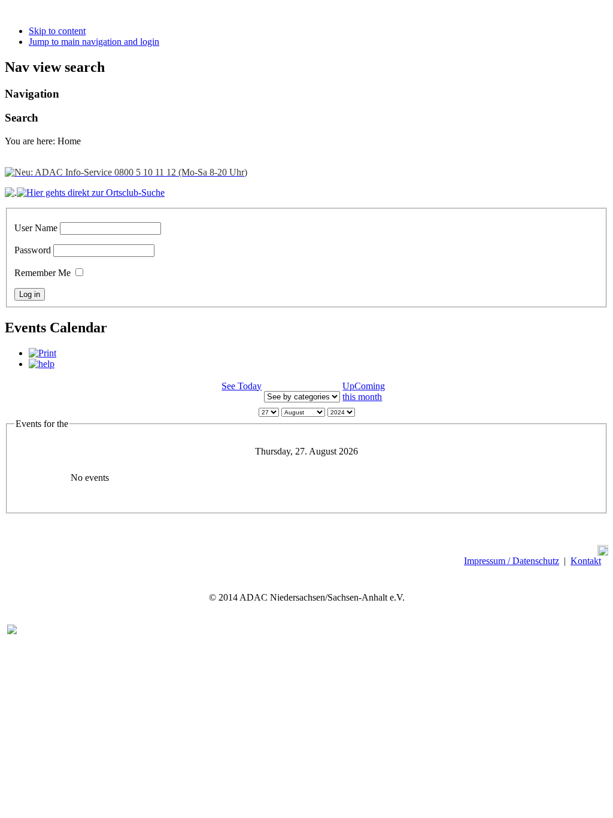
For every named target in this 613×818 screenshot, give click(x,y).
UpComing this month (363, 391)
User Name (35, 228)
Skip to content (57, 31)
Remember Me (42, 273)
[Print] (42, 353)
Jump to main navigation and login (94, 42)
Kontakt (585, 561)
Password (32, 250)
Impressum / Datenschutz (511, 561)
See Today (241, 386)
